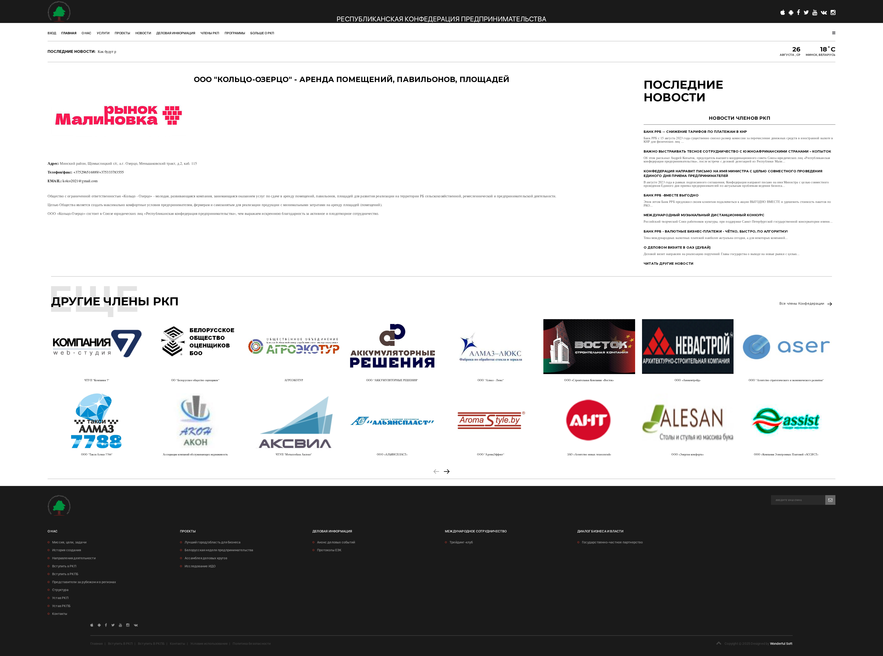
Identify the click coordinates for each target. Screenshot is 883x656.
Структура (60, 590)
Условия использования (208, 643)
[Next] (447, 470)
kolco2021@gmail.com (80, 180)
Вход (52, 33)
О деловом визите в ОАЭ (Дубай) (677, 247)
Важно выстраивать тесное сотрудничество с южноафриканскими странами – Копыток (737, 151)
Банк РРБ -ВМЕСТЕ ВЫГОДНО (671, 195)
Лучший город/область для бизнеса (213, 542)
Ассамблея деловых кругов (206, 558)
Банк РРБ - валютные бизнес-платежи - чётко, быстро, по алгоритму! (716, 231)
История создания (66, 550)
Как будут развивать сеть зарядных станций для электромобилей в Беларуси (158, 51)
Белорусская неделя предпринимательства (219, 550)
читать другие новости (668, 263)
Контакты (59, 614)
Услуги (103, 33)
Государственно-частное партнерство (612, 542)
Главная (68, 33)
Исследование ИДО (200, 566)
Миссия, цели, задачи (69, 542)
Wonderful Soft (781, 643)
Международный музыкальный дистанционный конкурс (704, 215)
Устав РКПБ (61, 606)
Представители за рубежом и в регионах (84, 582)
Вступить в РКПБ (65, 574)
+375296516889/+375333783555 (98, 172)
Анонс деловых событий (336, 542)
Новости (143, 33)
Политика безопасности (252, 643)
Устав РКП (60, 598)
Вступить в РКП (64, 566)
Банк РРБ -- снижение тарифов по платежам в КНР (695, 132)
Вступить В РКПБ (151, 643)
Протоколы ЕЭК (329, 550)
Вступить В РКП (120, 643)
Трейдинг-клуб (461, 542)
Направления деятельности (74, 558)
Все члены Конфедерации (802, 304)
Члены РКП (210, 33)
